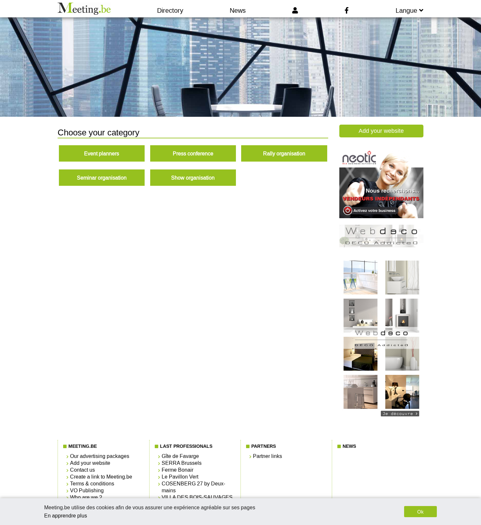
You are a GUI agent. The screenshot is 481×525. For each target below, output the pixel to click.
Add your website (381, 131)
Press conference (193, 153)
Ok (420, 512)
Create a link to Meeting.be (101, 476)
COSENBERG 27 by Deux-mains (193, 487)
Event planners (101, 153)
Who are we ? (86, 497)
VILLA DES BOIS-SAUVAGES (197, 497)
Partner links (267, 456)
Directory (170, 10)
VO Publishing (87, 490)
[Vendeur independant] (381, 216)
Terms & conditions (92, 483)
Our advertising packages (99, 456)
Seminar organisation (102, 177)
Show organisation (193, 177)
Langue (407, 10)
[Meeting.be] (84, 9)
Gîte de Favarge (180, 456)
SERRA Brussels (182, 463)
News (238, 10)
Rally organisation (284, 153)
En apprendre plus (65, 515)
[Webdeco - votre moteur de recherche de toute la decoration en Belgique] (381, 420)
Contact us (82, 469)
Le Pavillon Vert (180, 476)
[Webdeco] (381, 245)
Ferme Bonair (177, 469)
